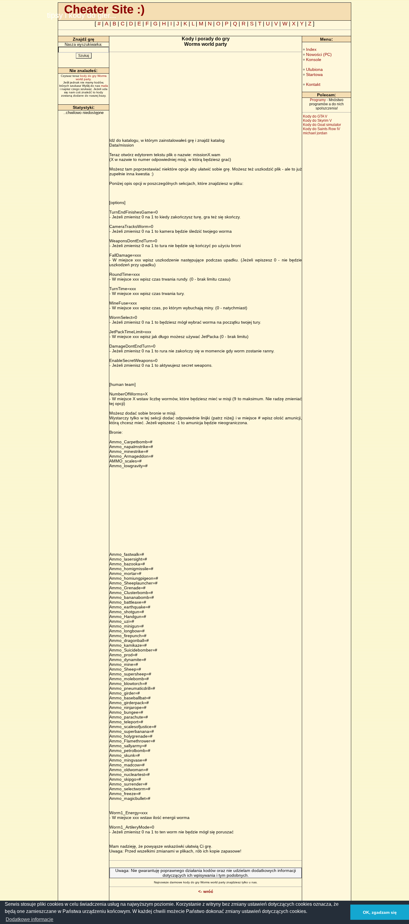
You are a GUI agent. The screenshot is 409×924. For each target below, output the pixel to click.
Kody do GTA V (315, 116)
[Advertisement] (159, 96)
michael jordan (315, 133)
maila (104, 85)
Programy (318, 100)
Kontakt (313, 84)
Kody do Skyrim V (317, 120)
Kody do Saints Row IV (321, 129)
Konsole (313, 59)
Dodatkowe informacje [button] (29, 919)
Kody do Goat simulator (322, 125)
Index (311, 49)
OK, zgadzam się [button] (380, 912)
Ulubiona (314, 69)
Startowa (314, 74)
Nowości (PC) (319, 54)
